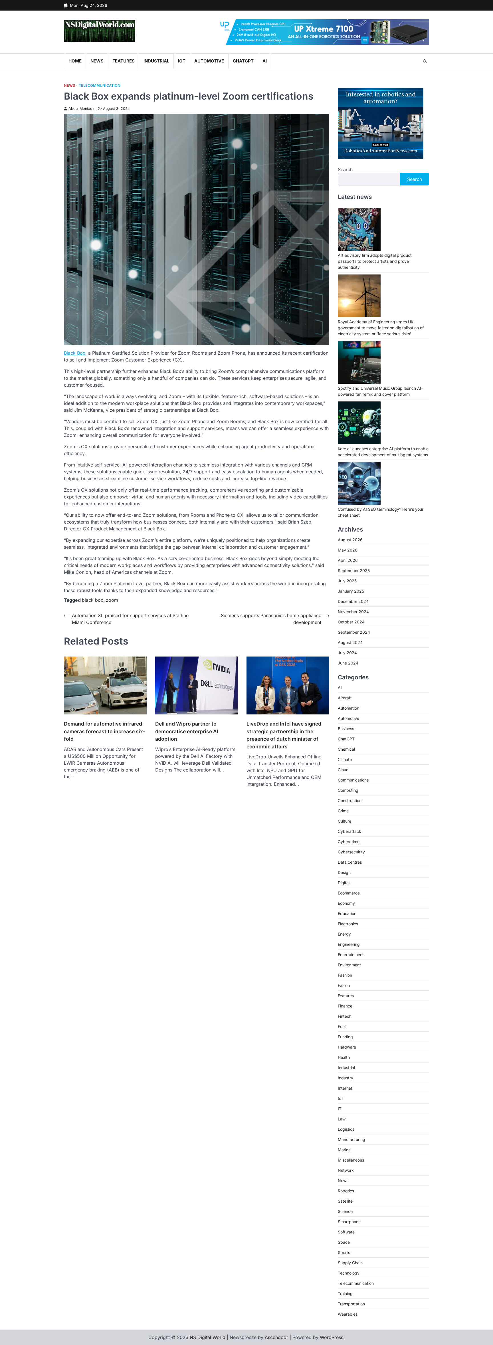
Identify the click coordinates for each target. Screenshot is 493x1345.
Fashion (345, 975)
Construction (349, 800)
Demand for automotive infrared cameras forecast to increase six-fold (104, 731)
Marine (344, 1149)
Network (346, 1170)
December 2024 (353, 601)
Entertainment (351, 954)
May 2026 (347, 550)
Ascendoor (276, 1337)
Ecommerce (349, 892)
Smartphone (349, 1221)
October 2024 (351, 621)
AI (264, 61)
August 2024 (350, 642)
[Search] (425, 61)
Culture (344, 821)
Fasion (344, 985)
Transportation (351, 1303)
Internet (345, 1088)
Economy (346, 903)
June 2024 (348, 663)
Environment (349, 964)
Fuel (341, 1026)
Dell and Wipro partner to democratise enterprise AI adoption (186, 731)
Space (344, 1242)
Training (345, 1293)
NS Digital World (207, 1337)
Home (75, 61)
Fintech (344, 1016)
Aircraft (345, 697)
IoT (181, 61)
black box (92, 600)
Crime (343, 810)
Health (344, 1057)
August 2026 (350, 539)
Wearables (347, 1314)
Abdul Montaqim (82, 108)
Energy (344, 934)
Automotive (209, 61)
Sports (344, 1252)
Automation (348, 708)
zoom (112, 600)
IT (340, 1108)
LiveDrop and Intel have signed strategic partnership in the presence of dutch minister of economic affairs (283, 735)
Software (346, 1231)
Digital (343, 882)
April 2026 (348, 560)
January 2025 (351, 591)
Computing (348, 790)
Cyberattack (349, 831)
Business (346, 728)
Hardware (347, 1047)
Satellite (345, 1201)
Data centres (350, 862)
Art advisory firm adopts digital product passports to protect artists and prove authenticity (375, 261)
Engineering (349, 944)
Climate (345, 759)
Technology (348, 1273)
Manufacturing (351, 1139)
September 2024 (354, 632)
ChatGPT (243, 61)
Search (345, 169)
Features (123, 61)
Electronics (348, 923)
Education (347, 913)
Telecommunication (99, 85)
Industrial (156, 61)
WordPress (331, 1337)
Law (341, 1118)
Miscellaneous (351, 1160)
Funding (345, 1036)
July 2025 (347, 580)
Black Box (74, 353)
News (97, 61)
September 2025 (354, 570)
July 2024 (347, 652)
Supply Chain (350, 1262)
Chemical (346, 749)
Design (344, 872)
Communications (353, 779)
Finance (345, 1005)
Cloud (343, 769)
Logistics (346, 1129)
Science (345, 1211)
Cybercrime (348, 841)
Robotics (346, 1190)
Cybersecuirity (351, 851)
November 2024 (353, 611)
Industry (345, 1077)
